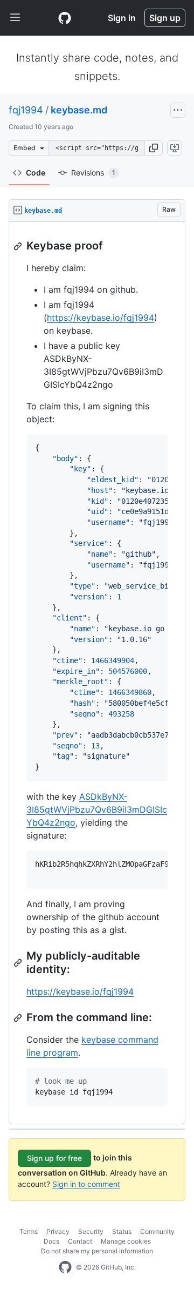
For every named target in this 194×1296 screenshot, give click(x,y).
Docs (51, 1241)
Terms (28, 1231)
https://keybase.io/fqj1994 (100, 317)
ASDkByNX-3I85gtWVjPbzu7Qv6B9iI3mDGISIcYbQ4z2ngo (96, 809)
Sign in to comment (86, 1184)
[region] (97, 673)
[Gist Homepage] (64, 17)
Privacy (58, 1231)
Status (121, 1231)
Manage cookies (126, 1241)
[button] (153, 148)
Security (90, 1231)
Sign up (165, 17)
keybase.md (79, 110)
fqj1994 (26, 110)
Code (35, 172)
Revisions (93, 172)
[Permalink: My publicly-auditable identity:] (18, 962)
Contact (80, 1241)
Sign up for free (54, 1158)
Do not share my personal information (97, 1251)
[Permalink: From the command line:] (18, 1017)
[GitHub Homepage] (65, 1267)
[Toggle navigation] (15, 18)
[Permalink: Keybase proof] (18, 246)
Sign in (122, 17)
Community (157, 1231)
